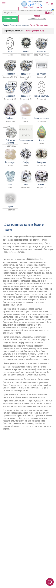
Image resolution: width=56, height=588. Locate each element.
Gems (5, 25)
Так (37, 15)
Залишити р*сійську (37, 18)
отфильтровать (11, 18)
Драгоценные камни (19, 25)
